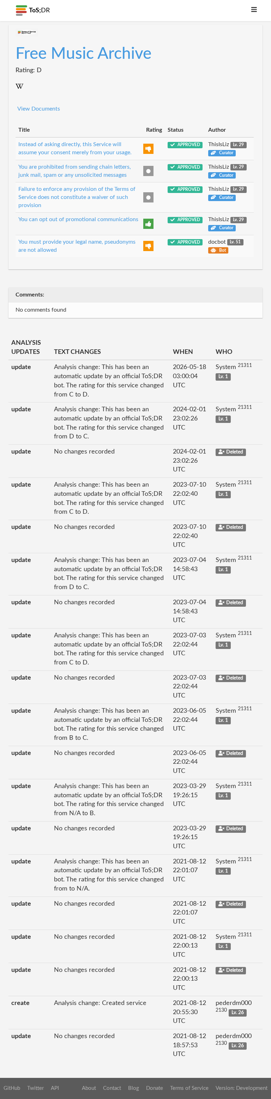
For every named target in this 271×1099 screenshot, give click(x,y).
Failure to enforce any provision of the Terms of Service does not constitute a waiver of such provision (77, 197)
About (89, 1088)
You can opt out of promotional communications (78, 219)
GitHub (12, 1088)
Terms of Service (189, 1088)
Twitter (35, 1088)
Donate (154, 1088)
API (55, 1088)
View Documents (38, 109)
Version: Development (241, 1088)
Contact (112, 1088)
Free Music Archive (83, 54)
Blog (133, 1088)
